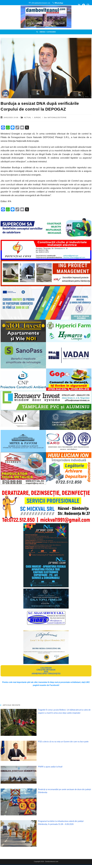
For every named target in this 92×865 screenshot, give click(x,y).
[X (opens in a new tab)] (79, 5)
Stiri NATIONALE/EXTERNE (55, 117)
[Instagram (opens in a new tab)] (87, 5)
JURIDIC (37, 117)
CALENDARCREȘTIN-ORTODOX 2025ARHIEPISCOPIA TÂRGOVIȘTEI (46, 671)
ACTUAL (27, 117)
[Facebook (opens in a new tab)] (83, 5)
